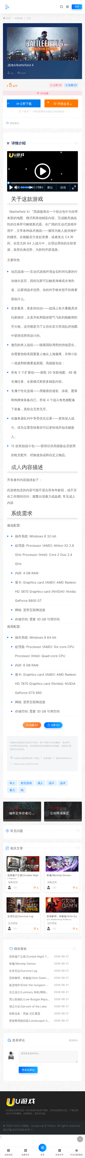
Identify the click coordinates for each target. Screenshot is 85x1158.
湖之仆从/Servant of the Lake (28, 1006)
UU (12, 73)
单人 (24, 345)
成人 (16, 467)
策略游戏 (13, 882)
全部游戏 (18, 18)
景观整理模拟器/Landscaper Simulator (29, 1020)
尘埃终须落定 (59, 813)
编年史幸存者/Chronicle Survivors (22, 813)
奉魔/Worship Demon (59, 875)
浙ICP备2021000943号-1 (17, 1129)
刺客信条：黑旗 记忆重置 (24, 1013)
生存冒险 (13, 923)
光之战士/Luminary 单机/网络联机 (29, 992)
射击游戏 (26, 783)
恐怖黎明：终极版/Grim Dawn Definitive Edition (62, 917)
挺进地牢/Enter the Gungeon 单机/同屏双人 (29, 985)
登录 (77, 6)
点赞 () (57, 85)
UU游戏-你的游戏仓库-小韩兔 (26, 758)
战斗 (38, 243)
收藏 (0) (72, 85)
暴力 (48, 496)
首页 (8, 18)
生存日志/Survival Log (20, 916)
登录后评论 (28, 1069)
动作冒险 (52, 923)
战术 (32, 231)
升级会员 (63, 104)
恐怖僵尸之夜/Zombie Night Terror (23, 876)
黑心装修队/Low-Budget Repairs (29, 999)
